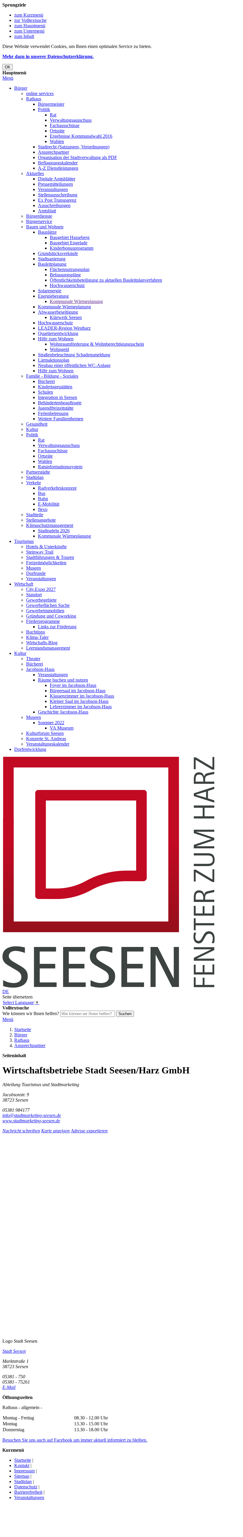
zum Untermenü (29, 30)
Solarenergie (49, 290)
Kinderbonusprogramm (71, 248)
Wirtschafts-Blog (41, 642)
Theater (33, 658)
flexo (42, 509)
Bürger (20, 88)
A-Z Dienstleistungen (58, 168)
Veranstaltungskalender (47, 743)
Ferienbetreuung (53, 413)
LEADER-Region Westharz (64, 328)
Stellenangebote (41, 520)
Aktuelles (35, 173)
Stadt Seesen (14, 1351)
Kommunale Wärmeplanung (76, 301)
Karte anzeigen (55, 1130)
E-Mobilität (48, 504)
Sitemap (21, 1476)
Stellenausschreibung (57, 194)
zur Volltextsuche (30, 20)
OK (7, 67)
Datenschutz (25, 1486)
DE (5, 991)
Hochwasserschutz (67, 285)
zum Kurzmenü (28, 14)
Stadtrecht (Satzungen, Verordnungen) (73, 146)
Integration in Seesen (57, 397)
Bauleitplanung (52, 264)
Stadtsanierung (51, 258)
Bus (41, 493)
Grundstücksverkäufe (58, 253)
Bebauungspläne (65, 274)
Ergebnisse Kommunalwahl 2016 (81, 136)
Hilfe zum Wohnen (55, 338)
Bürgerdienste (39, 216)
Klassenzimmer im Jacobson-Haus (82, 695)
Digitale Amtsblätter (56, 178)
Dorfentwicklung (30, 749)
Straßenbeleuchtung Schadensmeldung (74, 354)
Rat (53, 114)
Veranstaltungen (53, 189)
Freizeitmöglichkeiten (46, 562)
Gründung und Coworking (51, 615)
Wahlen (57, 141)
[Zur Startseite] (108, 986)
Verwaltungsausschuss (71, 120)
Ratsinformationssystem (60, 466)
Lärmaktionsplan (53, 360)
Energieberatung (53, 296)
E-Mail (8, 1387)
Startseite (22, 1029)
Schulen (45, 392)
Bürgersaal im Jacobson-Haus (77, 690)
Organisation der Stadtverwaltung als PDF (77, 157)
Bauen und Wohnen (44, 226)
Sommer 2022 (51, 722)
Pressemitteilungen (55, 184)
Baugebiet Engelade (68, 242)
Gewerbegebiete (41, 599)
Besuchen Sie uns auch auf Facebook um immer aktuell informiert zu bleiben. (74, 1440)
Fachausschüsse (64, 125)
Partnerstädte (38, 472)
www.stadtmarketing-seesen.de (31, 1120)
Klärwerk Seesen (66, 317)
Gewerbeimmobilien (45, 610)
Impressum (24, 1470)
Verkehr (33, 482)
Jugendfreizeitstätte (55, 408)
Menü (7, 78)
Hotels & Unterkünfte (46, 546)
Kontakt (21, 1465)
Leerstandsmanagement (48, 647)
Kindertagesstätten (55, 386)
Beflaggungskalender (58, 162)
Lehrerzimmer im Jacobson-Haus (81, 706)
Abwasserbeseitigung (58, 312)
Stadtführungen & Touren (50, 557)
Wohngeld (59, 349)
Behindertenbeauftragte (59, 402)
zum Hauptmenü (29, 25)
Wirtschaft (23, 583)
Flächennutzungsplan (69, 269)
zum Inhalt (24, 36)
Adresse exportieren (89, 1130)
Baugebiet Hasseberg (69, 237)
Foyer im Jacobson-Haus (73, 685)
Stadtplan (35, 477)
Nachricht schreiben (21, 1130)
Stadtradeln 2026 (54, 530)
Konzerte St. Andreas (46, 738)
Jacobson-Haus (40, 669)
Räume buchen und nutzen (63, 679)
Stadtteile (34, 514)
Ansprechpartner (53, 152)
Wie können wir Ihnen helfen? (30, 1013)
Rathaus (33, 98)
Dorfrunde (36, 573)
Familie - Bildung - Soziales (52, 376)
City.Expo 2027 (41, 589)
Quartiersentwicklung (58, 333)
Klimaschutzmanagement (49, 525)
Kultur (32, 429)
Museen (33, 567)
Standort (34, 594)
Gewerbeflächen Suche (48, 605)
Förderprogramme (43, 621)
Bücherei (46, 381)
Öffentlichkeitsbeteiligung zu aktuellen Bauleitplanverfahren (106, 280)
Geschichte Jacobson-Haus (63, 711)
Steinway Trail (39, 551)
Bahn (43, 498)
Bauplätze (47, 232)
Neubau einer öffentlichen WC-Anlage (74, 365)
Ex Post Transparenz (57, 200)
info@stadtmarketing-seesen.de (31, 1115)
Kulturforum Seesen (45, 733)
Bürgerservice (39, 221)
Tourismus (24, 541)
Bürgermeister (51, 104)
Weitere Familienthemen (60, 418)
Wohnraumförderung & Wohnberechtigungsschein (97, 344)
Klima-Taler (37, 637)
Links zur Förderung (57, 626)
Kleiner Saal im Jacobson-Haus (79, 701)
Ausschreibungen (54, 205)
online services (40, 93)
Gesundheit (36, 424)
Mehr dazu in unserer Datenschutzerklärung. (48, 56)
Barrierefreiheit (28, 1492)
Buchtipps (35, 631)
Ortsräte (57, 130)
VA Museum (61, 727)
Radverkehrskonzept (57, 488)
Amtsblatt (47, 210)
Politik (44, 109)
